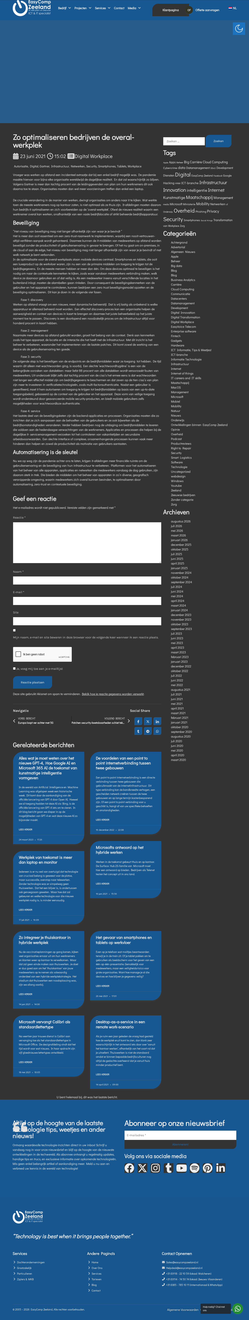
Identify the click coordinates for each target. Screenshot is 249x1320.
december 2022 (181, 666)
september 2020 (181, 732)
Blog (174, 270)
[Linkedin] (220, 1168)
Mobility (203, 203)
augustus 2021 (180, 689)
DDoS (213, 168)
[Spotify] (194, 1168)
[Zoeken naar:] (184, 141)
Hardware (177, 345)
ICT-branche (190, 183)
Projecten (81, 8)
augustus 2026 (181, 521)
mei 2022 (177, 685)
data (181, 167)
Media (132, 8)
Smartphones (107, 166)
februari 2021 (179, 718)
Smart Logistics (181, 457)
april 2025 (177, 563)
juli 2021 (176, 694)
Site (15, 612)
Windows (177, 481)
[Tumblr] (168, 1168)
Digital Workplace (94, 156)
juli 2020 (176, 741)
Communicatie (180, 294)
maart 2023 (178, 652)
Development (225, 168)
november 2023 (181, 619)
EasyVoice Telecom (183, 326)
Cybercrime (170, 168)
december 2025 (181, 544)
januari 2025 (179, 568)
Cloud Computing (182, 289)
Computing (220, 162)
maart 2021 (178, 713)
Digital (34, 166)
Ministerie (189, 204)
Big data (176, 266)
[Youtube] (181, 1168)
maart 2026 (178, 535)
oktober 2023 (179, 624)
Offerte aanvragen (207, 10)
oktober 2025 (179, 549)
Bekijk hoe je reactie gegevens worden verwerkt (113, 694)
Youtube (176, 485)
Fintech (176, 336)
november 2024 (181, 573)
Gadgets (176, 340)
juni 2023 (177, 638)
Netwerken (78, 166)
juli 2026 (176, 526)
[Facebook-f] (129, 1168)
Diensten (168, 175)
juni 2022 (177, 680)
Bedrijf (62, 8)
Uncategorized (180, 471)
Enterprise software (183, 331)
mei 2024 (177, 596)
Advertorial (178, 247)
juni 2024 (177, 591)
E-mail (18, 592)
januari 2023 (179, 661)
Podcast (176, 439)
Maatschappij (199, 197)
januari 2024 (179, 610)
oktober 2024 (179, 577)
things (210, 220)
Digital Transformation (185, 317)
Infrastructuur (60, 166)
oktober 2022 (179, 671)
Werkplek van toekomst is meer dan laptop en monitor (45, 859)
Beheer (179, 162)
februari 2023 (180, 657)
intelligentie (197, 190)
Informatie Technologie (186, 359)
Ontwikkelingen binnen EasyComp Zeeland (199, 425)
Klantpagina (171, 10)
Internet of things (182, 373)
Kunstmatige (174, 197)
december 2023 (181, 615)
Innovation (174, 189)
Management (223, 197)
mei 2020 (177, 750)
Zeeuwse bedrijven (183, 495)
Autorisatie (21, 166)
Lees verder (25, 829)
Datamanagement (198, 168)
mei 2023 (177, 643)
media (166, 204)
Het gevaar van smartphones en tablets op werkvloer (124, 940)
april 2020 (177, 755)
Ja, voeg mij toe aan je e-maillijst (39, 669)
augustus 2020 (181, 736)
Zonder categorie (182, 499)
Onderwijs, (168, 211)
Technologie (179, 467)
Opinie (175, 429)
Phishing (201, 211)
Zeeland (176, 490)
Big (186, 162)
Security (91, 166)
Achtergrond (179, 242)
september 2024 (181, 582)
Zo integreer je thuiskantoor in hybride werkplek (45, 940)
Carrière (196, 162)
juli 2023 (176, 633)
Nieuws (176, 415)
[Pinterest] (207, 1168)
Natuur (175, 411)
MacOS (176, 387)
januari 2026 (179, 540)
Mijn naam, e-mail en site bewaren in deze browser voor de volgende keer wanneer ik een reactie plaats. (86, 637)
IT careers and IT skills (186, 378)
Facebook (218, 175)
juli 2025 (176, 554)
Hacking (168, 183)
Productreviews (181, 443)
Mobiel (175, 401)
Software (177, 462)
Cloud (207, 162)
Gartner (44, 166)
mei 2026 (177, 530)
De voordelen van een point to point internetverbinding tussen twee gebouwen (123, 762)
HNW (178, 183)
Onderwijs (177, 420)
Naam (18, 571)
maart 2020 (178, 760)
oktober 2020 (179, 727)
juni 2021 (177, 699)
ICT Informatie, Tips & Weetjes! (191, 350)
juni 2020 (177, 746)
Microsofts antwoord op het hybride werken (120, 850)
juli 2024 (176, 587)
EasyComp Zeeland (202, 175)
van (165, 226)
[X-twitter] (142, 1168)
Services (100, 8)
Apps (172, 162)
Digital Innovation (183, 312)
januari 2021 (179, 722)
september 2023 (181, 629)
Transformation (222, 220)
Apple (165, 162)
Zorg (182, 226)
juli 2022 (176, 675)
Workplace (134, 166)
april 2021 (177, 708)
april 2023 (177, 647)
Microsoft (176, 204)
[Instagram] (155, 1168)
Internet (216, 190)
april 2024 (177, 601)
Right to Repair (181, 448)
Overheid (184, 210)
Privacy (213, 211)
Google (227, 175)
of (227, 204)
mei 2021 (177, 704)
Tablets (121, 166)
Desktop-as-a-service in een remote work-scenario (120, 1024)
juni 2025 (177, 559)
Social (203, 220)
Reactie (19, 517)
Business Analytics (183, 280)
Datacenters (179, 298)
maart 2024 (178, 605)
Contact (119, 8)
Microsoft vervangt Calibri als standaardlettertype (44, 1024)
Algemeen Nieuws (183, 252)
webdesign (178, 476)
